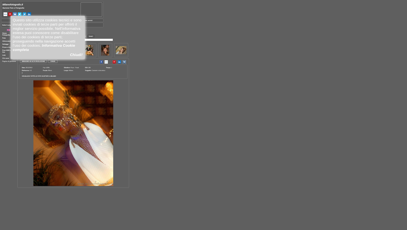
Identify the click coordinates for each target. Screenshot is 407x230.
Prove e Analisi (7, 47)
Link (4, 55)
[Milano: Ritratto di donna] (121, 53)
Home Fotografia (6, 34)
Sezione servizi (87, 20)
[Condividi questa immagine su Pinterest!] (112, 63)
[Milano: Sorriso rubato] (105, 55)
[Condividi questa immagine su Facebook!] (101, 63)
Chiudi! (76, 55)
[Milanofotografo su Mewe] (5, 16)
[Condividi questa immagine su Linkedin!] (119, 63)
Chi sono (5, 58)
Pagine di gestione (9, 61)
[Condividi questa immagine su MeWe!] (106, 63)
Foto (4, 38)
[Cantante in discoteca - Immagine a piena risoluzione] (73, 185)
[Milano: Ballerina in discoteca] (89, 55)
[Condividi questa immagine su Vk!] (124, 63)
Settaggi (5, 44)
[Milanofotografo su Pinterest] (10, 16)
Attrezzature (7, 41)
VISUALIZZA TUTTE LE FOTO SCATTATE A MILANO (39, 76)
